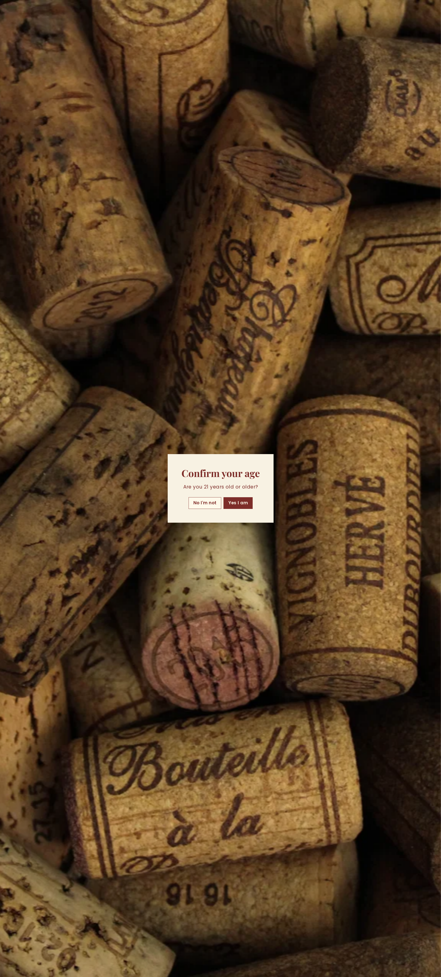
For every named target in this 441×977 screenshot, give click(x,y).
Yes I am (238, 503)
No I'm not (204, 503)
